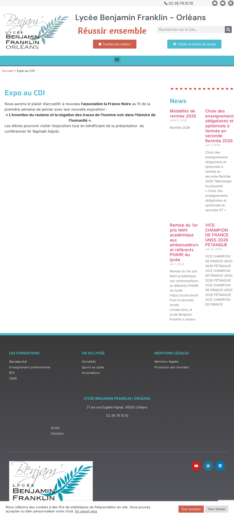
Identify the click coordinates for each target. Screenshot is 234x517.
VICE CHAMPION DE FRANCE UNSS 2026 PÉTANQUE (217, 235)
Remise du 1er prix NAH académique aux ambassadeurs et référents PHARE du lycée (184, 242)
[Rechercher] (228, 29)
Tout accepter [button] (191, 509)
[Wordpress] (208, 466)
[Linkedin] (231, 3)
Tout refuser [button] (217, 509)
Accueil (7, 71)
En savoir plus (86, 511)
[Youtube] (223, 3)
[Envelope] (215, 3)
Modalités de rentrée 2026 (183, 113)
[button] (117, 59)
